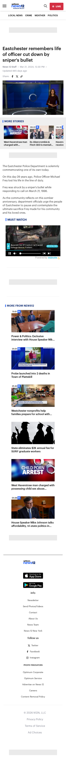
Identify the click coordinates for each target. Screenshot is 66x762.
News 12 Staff (9, 67)
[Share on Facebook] (12, 76)
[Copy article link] (21, 76)
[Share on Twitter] (17, 76)
